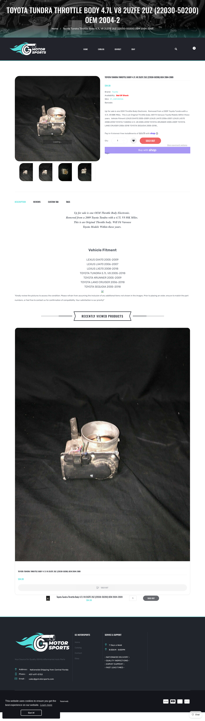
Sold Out (150, 141)
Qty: (106, 141)
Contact (78, 653)
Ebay (77, 658)
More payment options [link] (177, 145)
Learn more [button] (46, 705)
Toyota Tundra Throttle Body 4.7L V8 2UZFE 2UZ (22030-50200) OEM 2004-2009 (49, 571)
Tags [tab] (68, 201)
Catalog (78, 648)
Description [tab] (20, 201)
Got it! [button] (31, 713)
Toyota (115, 92)
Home (55, 28)
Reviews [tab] (37, 201)
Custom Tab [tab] (53, 201)
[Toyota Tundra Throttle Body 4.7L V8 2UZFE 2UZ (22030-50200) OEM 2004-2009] (28, 172)
